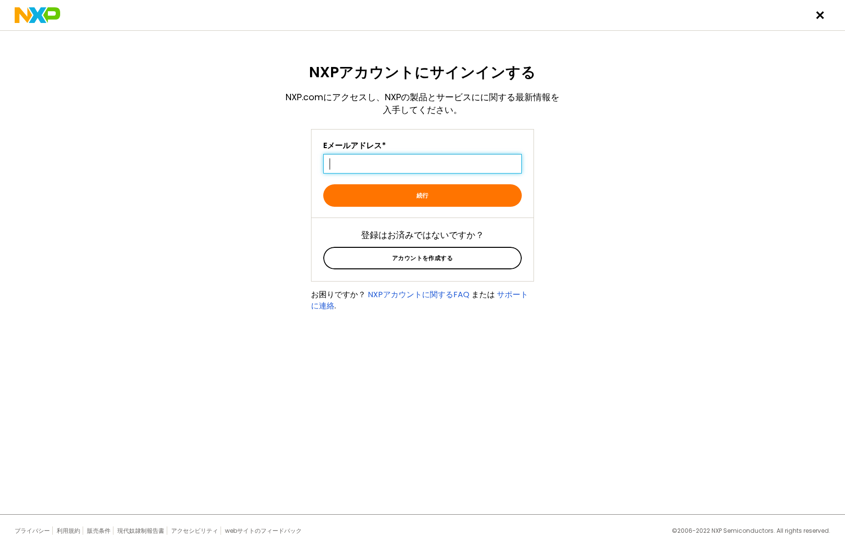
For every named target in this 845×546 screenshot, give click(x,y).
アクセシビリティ (194, 530)
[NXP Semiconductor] (37, 15)
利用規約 (68, 530)
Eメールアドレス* (354, 145)
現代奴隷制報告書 (140, 530)
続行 (423, 195)
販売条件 (99, 530)
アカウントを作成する (422, 258)
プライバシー (32, 530)
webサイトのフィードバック (263, 530)
